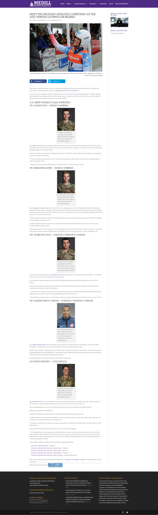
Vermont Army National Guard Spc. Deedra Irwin (46, 450)
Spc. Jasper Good (35, 145)
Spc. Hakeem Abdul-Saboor (38, 345)
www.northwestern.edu (37, 493)
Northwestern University (115, 483)
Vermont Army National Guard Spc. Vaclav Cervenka (47, 455)
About (111, 4)
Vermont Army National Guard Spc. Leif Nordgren (46, 453)
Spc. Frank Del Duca (56, 275)
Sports (59, 20)
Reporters (103, 4)
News (68, 4)
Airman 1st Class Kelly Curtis (39, 446)
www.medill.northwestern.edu (39, 485)
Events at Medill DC (121, 4)
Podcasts (93, 4)
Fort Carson (59, 414)
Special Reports (80, 4)
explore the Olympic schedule (76, 459)
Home (62, 4)
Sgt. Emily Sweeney (35, 401)
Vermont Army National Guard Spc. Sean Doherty (46, 448)
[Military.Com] (55, 465)
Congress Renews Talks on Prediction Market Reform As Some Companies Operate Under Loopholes (79, 500)
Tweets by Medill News (117, 33)
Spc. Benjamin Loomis (36, 208)
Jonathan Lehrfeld (36, 20)
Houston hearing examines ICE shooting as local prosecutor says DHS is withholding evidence (78, 483)
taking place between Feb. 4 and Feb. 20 (67, 90)
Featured (53, 20)
